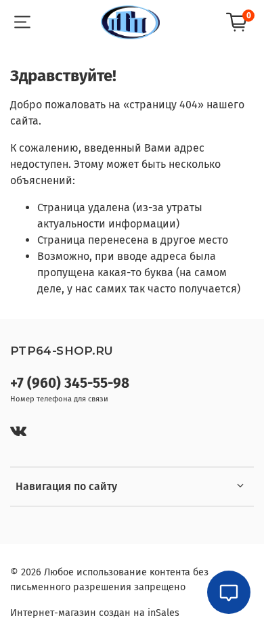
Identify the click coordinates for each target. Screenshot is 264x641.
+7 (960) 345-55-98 (69, 383)
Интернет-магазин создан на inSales (94, 613)
